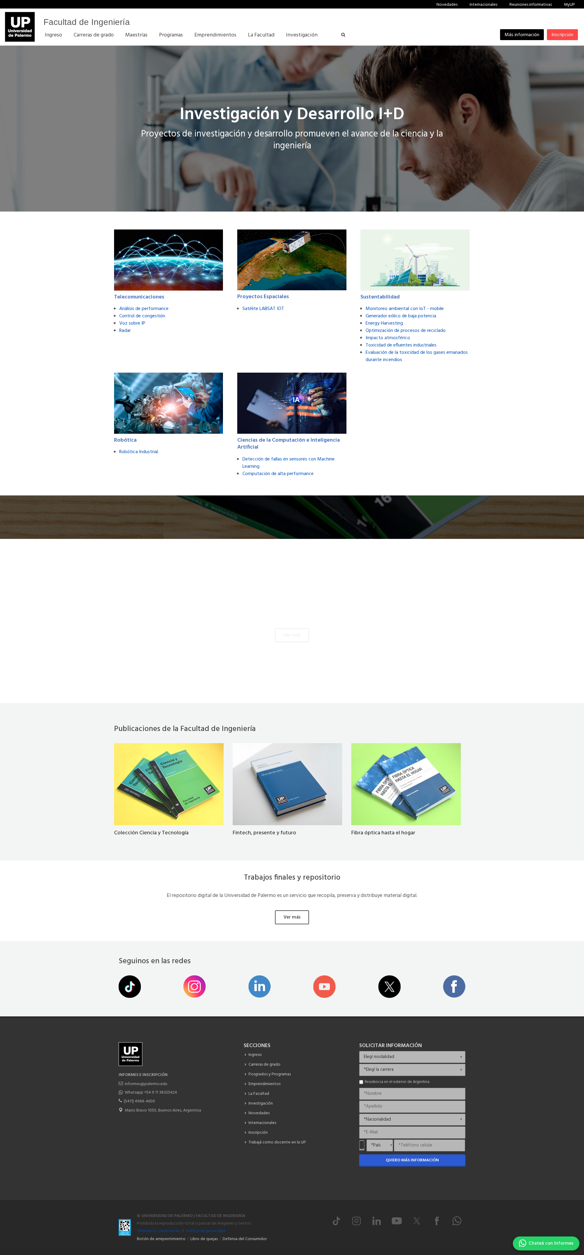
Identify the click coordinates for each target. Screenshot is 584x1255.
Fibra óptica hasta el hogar (383, 833)
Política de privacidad (205, 1231)
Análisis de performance (144, 309)
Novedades (446, 4)
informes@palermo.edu (146, 1084)
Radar (125, 331)
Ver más (292, 635)
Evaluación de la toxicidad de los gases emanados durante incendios (417, 356)
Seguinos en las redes (155, 961)
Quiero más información (412, 1160)
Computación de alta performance (278, 474)
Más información (522, 35)
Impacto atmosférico (388, 338)
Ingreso (255, 1055)
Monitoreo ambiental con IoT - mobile (405, 309)
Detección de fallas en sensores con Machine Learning (288, 463)
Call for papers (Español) (256, 612)
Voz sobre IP (132, 323)
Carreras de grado (264, 1064)
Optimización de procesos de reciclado (406, 331)
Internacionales (483, 4)
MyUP (569, 4)
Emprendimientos (264, 1084)
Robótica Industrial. (139, 452)
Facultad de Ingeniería (86, 22)
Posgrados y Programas (270, 1074)
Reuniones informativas (530, 4)
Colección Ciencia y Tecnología (151, 833)
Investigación (261, 1103)
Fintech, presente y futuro (264, 833)
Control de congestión (142, 316)
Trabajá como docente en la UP (277, 1142)
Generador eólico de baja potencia (401, 316)
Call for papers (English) (329, 612)
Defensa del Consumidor (245, 1239)
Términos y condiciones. (158, 1231)
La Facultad (259, 1094)
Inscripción (562, 35)
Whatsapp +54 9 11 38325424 (151, 1092)
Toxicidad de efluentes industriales (401, 345)
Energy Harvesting (384, 323)
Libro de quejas (204, 1239)
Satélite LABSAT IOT (263, 309)
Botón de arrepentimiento (161, 1239)
